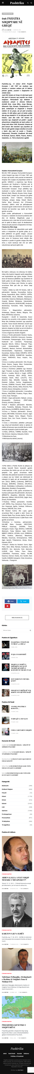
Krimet (4, 800)
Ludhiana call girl (7, 752)
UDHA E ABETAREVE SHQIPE (21, 730)
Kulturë (4, 803)
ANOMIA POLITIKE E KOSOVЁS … (18, 707)
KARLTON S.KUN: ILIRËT (13, 933)
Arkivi (5, 1053)
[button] (3, 3)
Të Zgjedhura (6, 825)
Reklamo (26, 1053)
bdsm (3, 773)
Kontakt (19, 1053)
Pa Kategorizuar (7, 814)
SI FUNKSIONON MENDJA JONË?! (20, 680)
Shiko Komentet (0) (17, 617)
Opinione (4, 810)
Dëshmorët (5, 785)
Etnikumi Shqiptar (7, 13)
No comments (22, 31)
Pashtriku (17, 3)
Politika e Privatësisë (17, 1056)
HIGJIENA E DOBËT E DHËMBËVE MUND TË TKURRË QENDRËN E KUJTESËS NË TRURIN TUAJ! (21, 667)
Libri (3, 807)
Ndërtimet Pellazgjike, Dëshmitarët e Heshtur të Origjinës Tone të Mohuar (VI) (16, 979)
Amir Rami (20, 1070)
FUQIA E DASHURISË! (18, 654)
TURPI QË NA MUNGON (19, 719)
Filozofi (4, 793)
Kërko (30, 630)
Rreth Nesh (11, 1053)
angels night (5, 745)
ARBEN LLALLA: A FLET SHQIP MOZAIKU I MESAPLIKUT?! (15, 878)
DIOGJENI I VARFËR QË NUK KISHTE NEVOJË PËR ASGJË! (21, 691)
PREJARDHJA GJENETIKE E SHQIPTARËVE (14, 1026)
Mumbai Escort (6, 759)
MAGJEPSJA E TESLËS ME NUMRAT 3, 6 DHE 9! (20, 643)
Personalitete (6, 818)
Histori (4, 796)
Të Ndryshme (6, 821)
